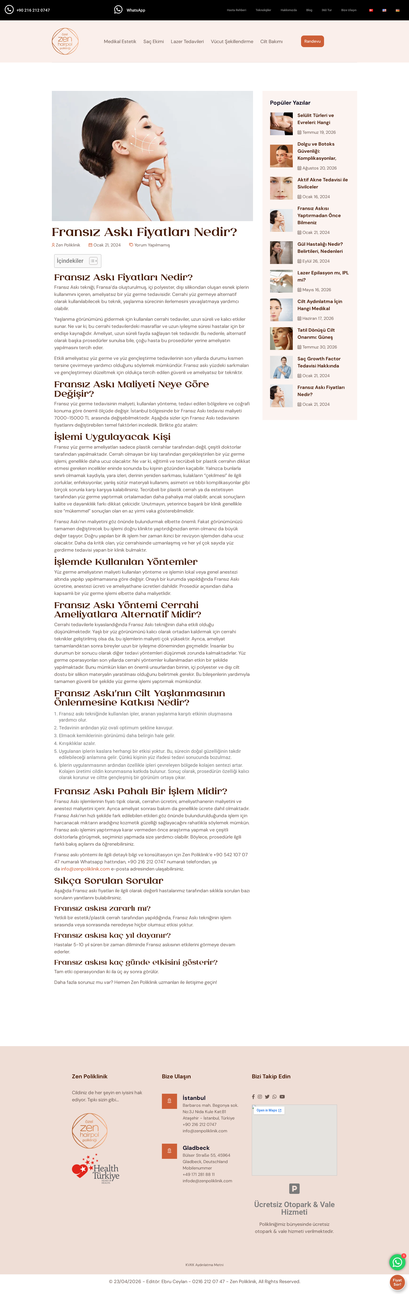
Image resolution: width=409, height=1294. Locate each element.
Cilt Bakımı (271, 41)
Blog (309, 10)
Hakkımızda (289, 10)
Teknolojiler (263, 10)
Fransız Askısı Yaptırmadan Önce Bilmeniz (319, 215)
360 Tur (327, 10)
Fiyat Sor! (397, 1282)
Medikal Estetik (120, 41)
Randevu (312, 41)
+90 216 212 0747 (33, 10)
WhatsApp (136, 10)
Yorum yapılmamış (151, 245)
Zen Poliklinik (67, 245)
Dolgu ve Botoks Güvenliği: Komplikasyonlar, (317, 151)
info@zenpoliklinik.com (85, 869)
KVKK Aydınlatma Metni (204, 1265)
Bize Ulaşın (348, 10)
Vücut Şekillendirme (232, 41)
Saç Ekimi (153, 41)
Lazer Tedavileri (187, 41)
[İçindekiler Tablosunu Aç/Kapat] (91, 261)
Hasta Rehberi (236, 10)
